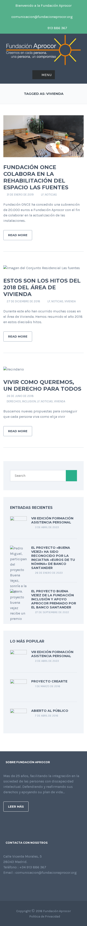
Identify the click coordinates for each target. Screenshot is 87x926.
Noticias (51, 194)
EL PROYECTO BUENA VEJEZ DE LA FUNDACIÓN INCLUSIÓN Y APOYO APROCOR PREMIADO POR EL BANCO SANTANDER (53, 599)
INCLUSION (29, 401)
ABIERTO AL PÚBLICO (49, 711)
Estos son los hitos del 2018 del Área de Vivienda (42, 287)
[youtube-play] (28, 28)
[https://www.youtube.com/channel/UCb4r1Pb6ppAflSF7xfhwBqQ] (26, 884)
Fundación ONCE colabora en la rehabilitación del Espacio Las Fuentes (35, 177)
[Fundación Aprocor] (43, 50)
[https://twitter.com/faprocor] (11, 884)
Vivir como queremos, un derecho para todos (42, 385)
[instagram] (36, 28)
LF (42, 194)
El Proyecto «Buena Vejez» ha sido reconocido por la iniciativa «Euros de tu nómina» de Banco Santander (53, 558)
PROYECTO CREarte (49, 681)
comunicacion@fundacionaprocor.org (41, 17)
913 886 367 (57, 28)
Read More (17, 235)
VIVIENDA (70, 301)
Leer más (16, 806)
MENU (46, 75)
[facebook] (79, 16)
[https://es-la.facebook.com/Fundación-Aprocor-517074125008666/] (4, 884)
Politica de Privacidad (44, 916)
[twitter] (21, 28)
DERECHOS (14, 401)
